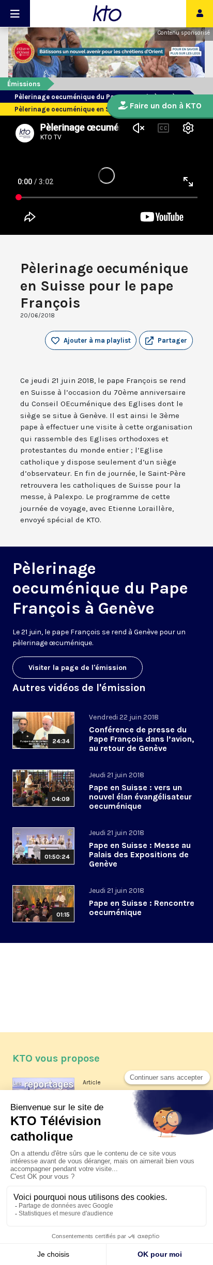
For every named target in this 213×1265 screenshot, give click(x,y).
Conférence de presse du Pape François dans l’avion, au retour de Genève (141, 739)
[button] (166, 340)
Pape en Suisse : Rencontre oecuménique (141, 907)
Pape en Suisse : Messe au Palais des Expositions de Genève (140, 854)
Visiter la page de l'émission (77, 667)
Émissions (23, 84)
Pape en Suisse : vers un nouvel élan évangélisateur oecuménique (140, 796)
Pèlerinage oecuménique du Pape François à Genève (98, 97)
